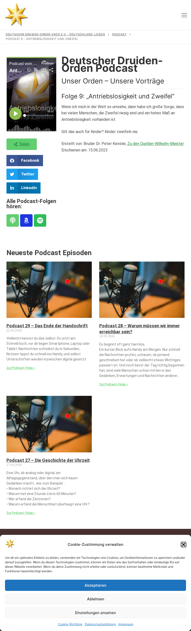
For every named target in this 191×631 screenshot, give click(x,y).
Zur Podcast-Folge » (20, 368)
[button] (183, 544)
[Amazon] (26, 220)
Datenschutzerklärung (100, 624)
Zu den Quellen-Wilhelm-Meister (155, 143)
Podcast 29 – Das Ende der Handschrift (47, 325)
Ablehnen (95, 599)
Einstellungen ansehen (95, 612)
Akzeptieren (95, 585)
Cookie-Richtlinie (70, 624)
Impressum (125, 624)
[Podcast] (12, 220)
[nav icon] (184, 15)
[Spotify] (40, 220)
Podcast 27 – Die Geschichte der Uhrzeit (48, 460)
